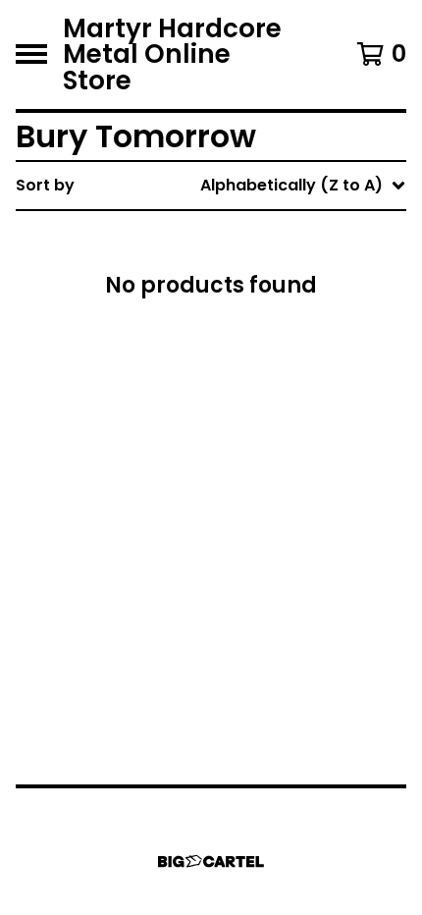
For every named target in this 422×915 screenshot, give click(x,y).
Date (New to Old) (277, 393)
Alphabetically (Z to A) (295, 361)
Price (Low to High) (281, 456)
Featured (241, 236)
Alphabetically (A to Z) (295, 330)
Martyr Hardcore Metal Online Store (172, 54)
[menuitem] (211, 185)
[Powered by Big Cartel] (211, 861)
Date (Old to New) (277, 424)
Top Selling (247, 299)
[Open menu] (31, 54)
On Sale (234, 267)
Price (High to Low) (281, 487)
